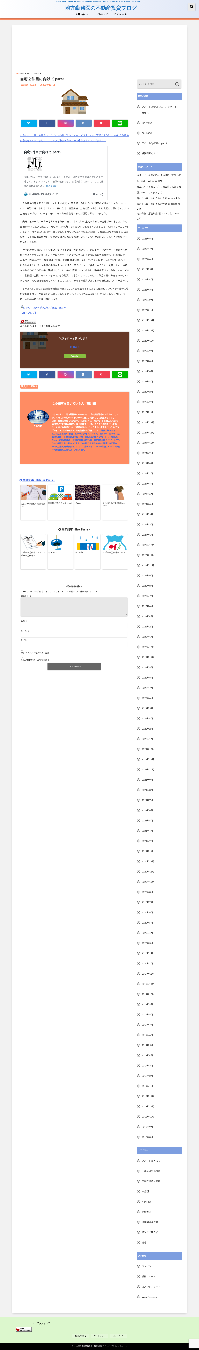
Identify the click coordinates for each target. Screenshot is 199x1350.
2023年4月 (147, 616)
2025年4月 (147, 382)
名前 (24, 621)
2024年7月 (147, 473)
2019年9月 (147, 1004)
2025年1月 (147, 412)
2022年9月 (147, 667)
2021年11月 (148, 759)
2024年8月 (147, 463)
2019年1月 (147, 1086)
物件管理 (146, 1212)
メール (25, 631)
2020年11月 (148, 872)
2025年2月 (147, 402)
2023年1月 (147, 637)
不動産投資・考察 (151, 1181)
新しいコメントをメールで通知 (35, 653)
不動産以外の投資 (151, 1171)
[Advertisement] (99, 45)
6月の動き (80, 553)
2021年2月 (147, 841)
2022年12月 (148, 647)
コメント (26, 596)
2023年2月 (147, 627)
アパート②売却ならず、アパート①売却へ (33, 554)
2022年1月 (147, 739)
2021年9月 (147, 780)
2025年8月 (147, 361)
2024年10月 (148, 443)
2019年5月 (147, 1045)
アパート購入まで (151, 1161)
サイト (24, 640)
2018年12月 (148, 1096)
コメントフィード (151, 1287)
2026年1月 (147, 310)
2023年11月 (148, 555)
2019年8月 (147, 1015)
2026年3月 (147, 290)
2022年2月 (147, 729)
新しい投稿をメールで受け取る (35, 660)
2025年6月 (147, 371)
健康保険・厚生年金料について (153, 214)
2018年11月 (148, 1106)
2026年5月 (147, 269)
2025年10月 (148, 341)
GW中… (79, 503)
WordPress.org (149, 1297)
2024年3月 (147, 514)
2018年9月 (147, 1127)
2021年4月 (147, 831)
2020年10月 (148, 882)
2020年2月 (147, 953)
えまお (153, 193)
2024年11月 (148, 433)
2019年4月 (147, 1055)
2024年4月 (147, 504)
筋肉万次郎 (174, 204)
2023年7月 (147, 596)
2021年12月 (148, 749)
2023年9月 (147, 576)
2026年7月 (147, 249)
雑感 (144, 1242)
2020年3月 (147, 943)
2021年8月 (147, 790)
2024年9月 (147, 453)
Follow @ (75, 347)
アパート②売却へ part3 (114, 553)
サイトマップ (101, 14)
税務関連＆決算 (150, 1222)
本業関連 (146, 1202)
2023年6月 (147, 606)
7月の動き (52, 553)
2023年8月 (147, 586)
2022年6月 (147, 698)
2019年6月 (147, 1035)
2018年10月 (148, 1117)
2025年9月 (147, 351)
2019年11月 (148, 984)
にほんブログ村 (29, 313)
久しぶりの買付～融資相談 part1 (33, 505)
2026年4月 (147, 279)
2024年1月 (147, 535)
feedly (75, 356)
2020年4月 (147, 933)
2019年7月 (147, 1025)
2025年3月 (147, 392)
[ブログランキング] (24, 1329)
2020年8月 (147, 892)
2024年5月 (147, 494)
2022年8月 (147, 678)
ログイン (146, 1266)
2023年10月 (148, 565)
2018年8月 (147, 1137)
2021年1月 (147, 851)
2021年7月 (147, 800)
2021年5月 (147, 821)
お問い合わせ (82, 14)
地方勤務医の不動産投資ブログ (101, 8)
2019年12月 (148, 974)
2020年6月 (147, 912)
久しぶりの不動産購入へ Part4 (114, 504)
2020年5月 (147, 923)
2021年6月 (147, 810)
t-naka (38, 425)
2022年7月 (147, 688)
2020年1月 (147, 963)
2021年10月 (148, 769)
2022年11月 (148, 657)
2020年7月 (147, 902)
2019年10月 (148, 994)
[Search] (177, 84)
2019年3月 (147, 1066)
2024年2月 (147, 524)
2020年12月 (148, 861)
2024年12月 (148, 422)
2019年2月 (147, 1076)
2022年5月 (147, 708)
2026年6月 (147, 259)
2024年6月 (147, 484)
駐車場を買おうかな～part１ (60, 504)
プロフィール (119, 14)
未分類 (145, 1191)
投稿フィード (149, 1276)
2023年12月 (148, 545)
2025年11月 (148, 330)
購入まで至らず (29, 386)
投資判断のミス (150, 153)
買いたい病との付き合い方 (151, 198)
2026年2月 (147, 300)
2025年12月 (148, 320)
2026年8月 (147, 239)
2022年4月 (147, 718)
